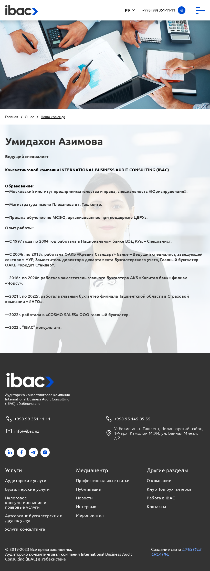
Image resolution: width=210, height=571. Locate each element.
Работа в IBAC (161, 498)
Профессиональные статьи (103, 480)
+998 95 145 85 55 (132, 418)
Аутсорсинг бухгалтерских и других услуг (33, 518)
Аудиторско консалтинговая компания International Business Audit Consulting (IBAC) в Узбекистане (68, 556)
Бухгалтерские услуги (27, 489)
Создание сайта (176, 551)
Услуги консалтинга (25, 529)
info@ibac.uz (26, 431)
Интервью (86, 506)
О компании (159, 480)
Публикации (89, 489)
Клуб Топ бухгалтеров (169, 489)
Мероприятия (90, 515)
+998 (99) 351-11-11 (158, 10)
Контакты (156, 506)
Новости (84, 498)
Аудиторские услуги (26, 480)
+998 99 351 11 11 (32, 418)
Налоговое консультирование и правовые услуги (26, 502)
